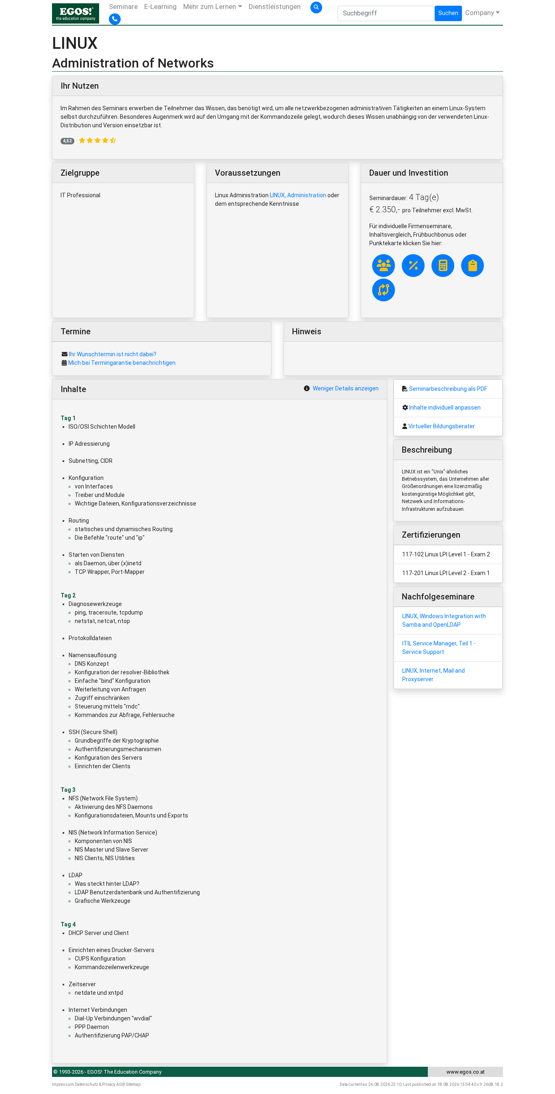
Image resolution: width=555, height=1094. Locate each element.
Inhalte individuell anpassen (445, 407)
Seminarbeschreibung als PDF (448, 389)
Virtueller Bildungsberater (441, 426)
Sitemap (133, 1084)
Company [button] (479, 13)
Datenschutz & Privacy (95, 1084)
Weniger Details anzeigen (346, 388)
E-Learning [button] (160, 6)
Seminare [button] (123, 6)
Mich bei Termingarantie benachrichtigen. (122, 363)
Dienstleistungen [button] (275, 6)
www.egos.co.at (466, 1072)
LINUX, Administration (298, 195)
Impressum (63, 1084)
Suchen (448, 13)
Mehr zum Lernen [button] (209, 6)
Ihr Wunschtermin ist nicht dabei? (112, 354)
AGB (120, 1084)
